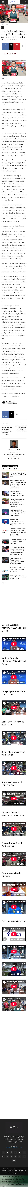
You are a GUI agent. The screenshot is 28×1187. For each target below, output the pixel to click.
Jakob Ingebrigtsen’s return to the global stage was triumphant (18, 541)
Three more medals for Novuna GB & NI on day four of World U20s (18, 576)
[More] (22, 46)
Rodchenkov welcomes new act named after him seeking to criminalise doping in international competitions (7, 430)
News (6, 24)
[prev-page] (3, 583)
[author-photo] (14, 447)
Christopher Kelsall (6, 39)
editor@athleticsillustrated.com (14, 1147)
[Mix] (19, 1152)
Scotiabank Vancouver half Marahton (10, 403)
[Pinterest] (24, 1152)
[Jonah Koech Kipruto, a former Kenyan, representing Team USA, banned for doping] (5, 560)
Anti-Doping (4, 562)
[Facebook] (9, 458)
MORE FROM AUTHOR (10, 469)
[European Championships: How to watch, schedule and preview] (5, 569)
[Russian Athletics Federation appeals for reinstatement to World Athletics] (5, 521)
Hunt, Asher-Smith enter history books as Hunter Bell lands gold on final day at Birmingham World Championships (18, 484)
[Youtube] (14, 1160)
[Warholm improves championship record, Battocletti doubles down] (5, 493)
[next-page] (5, 583)
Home (2, 24)
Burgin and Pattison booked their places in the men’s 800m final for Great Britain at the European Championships (18, 532)
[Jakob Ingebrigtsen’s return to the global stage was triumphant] (5, 541)
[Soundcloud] (15, 1156)
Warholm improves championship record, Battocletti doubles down (17, 493)
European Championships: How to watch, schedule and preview (17, 569)
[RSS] (7, 1156)
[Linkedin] (15, 458)
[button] (2, 2)
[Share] (11, 1156)
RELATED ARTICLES (9, 466)
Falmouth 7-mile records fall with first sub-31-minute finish (18, 474)
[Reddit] (3, 1156)
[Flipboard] (7, 1152)
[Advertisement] (14, 604)
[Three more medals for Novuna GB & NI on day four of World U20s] (5, 577)
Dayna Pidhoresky (10, 401)
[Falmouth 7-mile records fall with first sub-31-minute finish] (5, 475)
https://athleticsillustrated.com (14, 452)
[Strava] (19, 1156)
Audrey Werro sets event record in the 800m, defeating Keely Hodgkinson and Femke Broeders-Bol (17, 502)
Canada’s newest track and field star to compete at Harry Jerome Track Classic (20, 428)
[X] (19, 458)
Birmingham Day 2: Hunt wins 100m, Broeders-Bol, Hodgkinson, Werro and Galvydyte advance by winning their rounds (17, 550)
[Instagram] (12, 458)
